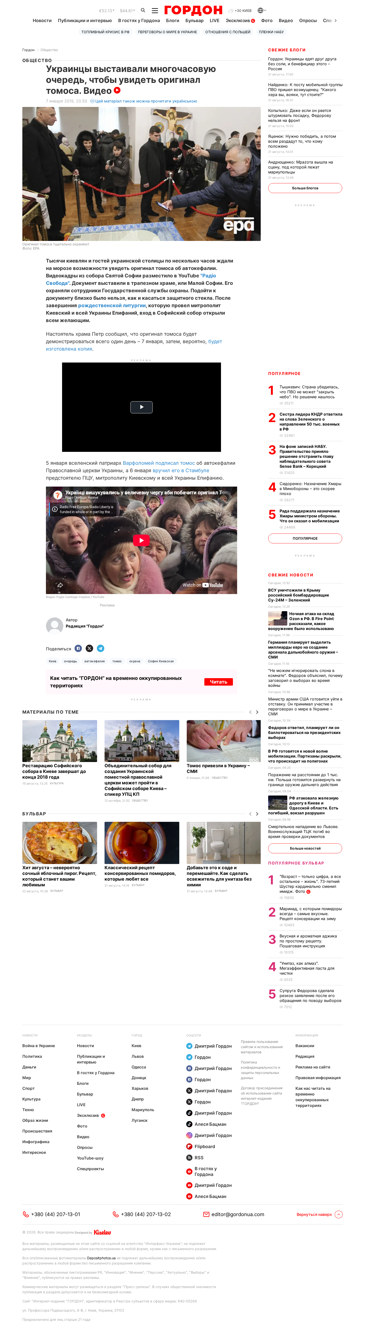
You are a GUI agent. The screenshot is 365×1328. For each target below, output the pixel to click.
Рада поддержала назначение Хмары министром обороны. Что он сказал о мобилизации (310, 515)
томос (117, 661)
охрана (135, 661)
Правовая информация (318, 1077)
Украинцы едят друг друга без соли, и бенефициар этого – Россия (302, 63)
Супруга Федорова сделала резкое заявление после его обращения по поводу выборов (311, 995)
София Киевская (161, 661)
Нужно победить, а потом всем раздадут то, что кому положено (302, 141)
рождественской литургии (112, 305)
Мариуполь (143, 1109)
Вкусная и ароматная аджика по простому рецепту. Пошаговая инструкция (308, 940)
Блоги (172, 20)
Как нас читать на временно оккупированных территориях (312, 1097)
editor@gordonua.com (238, 1214)
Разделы (84, 1035)
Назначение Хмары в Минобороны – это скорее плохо (310, 488)
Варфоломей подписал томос (159, 463)
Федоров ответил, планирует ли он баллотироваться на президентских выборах (304, 732)
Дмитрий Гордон (213, 1046)
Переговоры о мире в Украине (167, 32)
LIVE (214, 20)
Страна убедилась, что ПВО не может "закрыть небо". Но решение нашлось (309, 391)
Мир (26, 1077)
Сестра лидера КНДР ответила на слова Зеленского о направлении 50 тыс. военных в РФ (311, 422)
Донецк (139, 1077)
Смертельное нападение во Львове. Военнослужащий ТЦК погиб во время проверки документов (303, 831)
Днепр (138, 1098)
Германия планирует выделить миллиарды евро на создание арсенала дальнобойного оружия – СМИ (303, 650)
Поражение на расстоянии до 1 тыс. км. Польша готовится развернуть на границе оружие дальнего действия (304, 779)
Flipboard (205, 1146)
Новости (42, 20)
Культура (57, 783)
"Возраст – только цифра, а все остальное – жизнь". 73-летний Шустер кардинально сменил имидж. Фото (310, 884)
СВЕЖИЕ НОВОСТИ (290, 574)
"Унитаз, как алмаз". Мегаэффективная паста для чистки (307, 968)
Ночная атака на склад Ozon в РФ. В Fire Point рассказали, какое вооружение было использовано (301, 621)
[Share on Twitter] (89, 649)
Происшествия (37, 1131)
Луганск (139, 1120)
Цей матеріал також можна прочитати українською (146, 101)
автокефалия (94, 661)
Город (137, 1035)
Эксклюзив (238, 20)
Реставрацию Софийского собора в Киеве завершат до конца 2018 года (54, 771)
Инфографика (35, 1141)
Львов (138, 1056)
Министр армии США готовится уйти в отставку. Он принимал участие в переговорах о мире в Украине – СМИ (305, 706)
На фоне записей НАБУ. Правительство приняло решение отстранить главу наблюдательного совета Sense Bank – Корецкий (306, 456)
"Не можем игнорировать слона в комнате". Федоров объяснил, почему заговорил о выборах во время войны (305, 678)
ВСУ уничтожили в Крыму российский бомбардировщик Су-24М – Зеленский (298, 595)
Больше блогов (305, 188)
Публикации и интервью (85, 20)
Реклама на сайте (312, 1066)
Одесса (139, 1066)
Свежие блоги (287, 49)
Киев (53, 661)
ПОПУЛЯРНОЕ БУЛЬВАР (296, 863)
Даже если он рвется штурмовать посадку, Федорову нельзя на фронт (299, 115)
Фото (267, 20)
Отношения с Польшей (228, 32)
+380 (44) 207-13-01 (55, 1214)
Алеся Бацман (210, 1124)
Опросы (308, 20)
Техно (28, 1109)
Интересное (34, 1152)
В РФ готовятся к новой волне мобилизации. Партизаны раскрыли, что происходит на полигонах (304, 756)
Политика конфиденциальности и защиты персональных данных (260, 1070)
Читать (218, 682)
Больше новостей (305, 848)
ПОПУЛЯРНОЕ (284, 373)
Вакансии (304, 1045)
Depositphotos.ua (101, 1258)
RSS (199, 1157)
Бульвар (194, 20)
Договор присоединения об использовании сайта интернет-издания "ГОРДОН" (262, 1096)
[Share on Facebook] (78, 649)
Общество (49, 50)
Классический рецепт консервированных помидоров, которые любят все (140, 873)
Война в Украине (38, 1045)
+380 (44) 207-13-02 (146, 1214)
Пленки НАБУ (271, 32)
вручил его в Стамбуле (181, 470)
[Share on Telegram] (100, 649)
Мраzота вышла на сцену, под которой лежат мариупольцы (300, 167)
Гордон (28, 50)
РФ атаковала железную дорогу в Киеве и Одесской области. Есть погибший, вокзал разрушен (303, 805)
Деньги (29, 1066)
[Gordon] (193, 11)
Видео (286, 20)
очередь (70, 661)
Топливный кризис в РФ (105, 32)
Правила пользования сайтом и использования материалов (262, 1046)
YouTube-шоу (90, 1158)
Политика (32, 1056)
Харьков (140, 1088)
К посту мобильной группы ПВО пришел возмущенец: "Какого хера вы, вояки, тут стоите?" (305, 89)
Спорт (28, 1088)
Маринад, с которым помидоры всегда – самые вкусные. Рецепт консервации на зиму (311, 913)
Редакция (304, 1056)
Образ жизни (35, 1120)
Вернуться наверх (314, 1214)
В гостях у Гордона (139, 20)
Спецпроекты (90, 1168)
